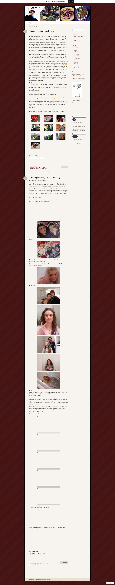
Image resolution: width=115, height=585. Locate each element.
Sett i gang (71, 1)
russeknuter (39, 168)
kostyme (31, 565)
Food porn (75, 41)
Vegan (38, 166)
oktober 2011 (76, 59)
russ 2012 (35, 168)
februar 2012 (76, 54)
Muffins (38, 565)
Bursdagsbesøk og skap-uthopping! (44, 177)
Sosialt (35, 166)
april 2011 (75, 66)
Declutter (75, 37)
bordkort (36, 563)
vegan (46, 168)
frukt (31, 564)
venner (41, 565)
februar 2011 (76, 68)
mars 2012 (75, 53)
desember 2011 (76, 56)
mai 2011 (75, 64)
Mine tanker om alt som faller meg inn (57, 13)
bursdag (40, 167)
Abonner (75, 136)
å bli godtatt (37, 167)
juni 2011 (75, 63)
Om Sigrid (38, 22)
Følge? (74, 113)
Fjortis (46, 563)
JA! (74, 119)
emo (42, 563)
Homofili (33, 564)
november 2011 (76, 58)
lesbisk (31, 168)
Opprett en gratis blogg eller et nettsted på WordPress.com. (39, 579)
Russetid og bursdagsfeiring (41, 31)
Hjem (34, 22)
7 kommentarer (64, 562)
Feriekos (75, 40)
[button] (35, 119)
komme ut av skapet (41, 564)
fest (43, 167)
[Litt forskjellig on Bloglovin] (77, 96)
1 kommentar (64, 166)
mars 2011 (75, 67)
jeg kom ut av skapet (33, 71)
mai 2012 (75, 50)
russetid (43, 168)
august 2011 (76, 62)
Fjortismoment (76, 39)
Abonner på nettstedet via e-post (79, 126)
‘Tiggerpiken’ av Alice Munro (78, 36)
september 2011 (76, 60)
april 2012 (75, 51)
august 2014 (76, 47)
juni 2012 (75, 49)
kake (45, 167)
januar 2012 (76, 55)
